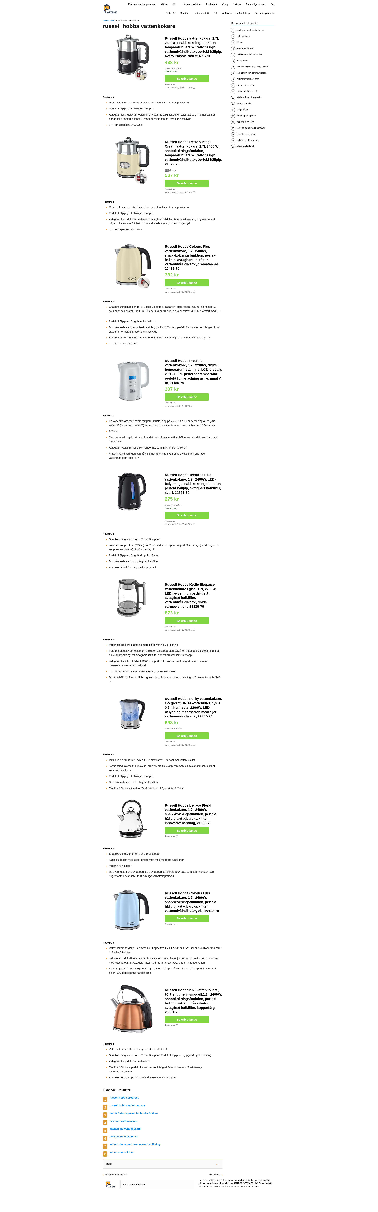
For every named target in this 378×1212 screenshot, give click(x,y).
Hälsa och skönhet (191, 4)
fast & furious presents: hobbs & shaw (134, 1113)
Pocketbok (211, 4)
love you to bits (244, 103)
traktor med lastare (246, 85)
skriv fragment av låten (248, 79)
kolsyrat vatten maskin (116, 1174)
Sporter (184, 13)
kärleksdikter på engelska (249, 97)
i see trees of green (246, 134)
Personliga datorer (255, 4)
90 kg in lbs (242, 60)
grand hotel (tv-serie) (247, 91)
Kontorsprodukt (201, 13)
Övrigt (225, 4)
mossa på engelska (246, 115)
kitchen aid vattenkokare (125, 1128)
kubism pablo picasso (247, 140)
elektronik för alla (245, 48)
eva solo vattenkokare (123, 1121)
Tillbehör (170, 13)
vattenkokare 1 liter (122, 1152)
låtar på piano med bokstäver (251, 128)
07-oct (240, 42)
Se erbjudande (187, 78)
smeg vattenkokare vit (123, 1136)
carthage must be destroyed (250, 30)
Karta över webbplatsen (134, 1184)
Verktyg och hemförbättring (236, 13)
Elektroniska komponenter (141, 4)
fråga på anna (243, 109)
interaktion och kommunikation (251, 73)
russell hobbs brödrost (124, 1097)
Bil (215, 13)
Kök (174, 4)
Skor (272, 4)
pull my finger (243, 36)
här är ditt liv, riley (245, 122)
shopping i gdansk (245, 146)
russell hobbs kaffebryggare (127, 1105)
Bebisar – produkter (265, 13)
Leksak (237, 4)
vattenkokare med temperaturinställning (135, 1144)
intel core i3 (214, 1174)
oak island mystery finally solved (252, 66)
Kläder (164, 4)
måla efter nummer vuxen (249, 54)
